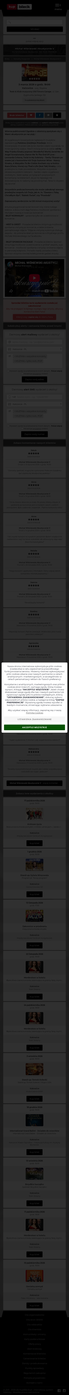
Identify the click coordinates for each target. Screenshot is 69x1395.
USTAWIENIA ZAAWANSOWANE (34, 719)
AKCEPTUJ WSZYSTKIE (34, 727)
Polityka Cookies (34, 712)
